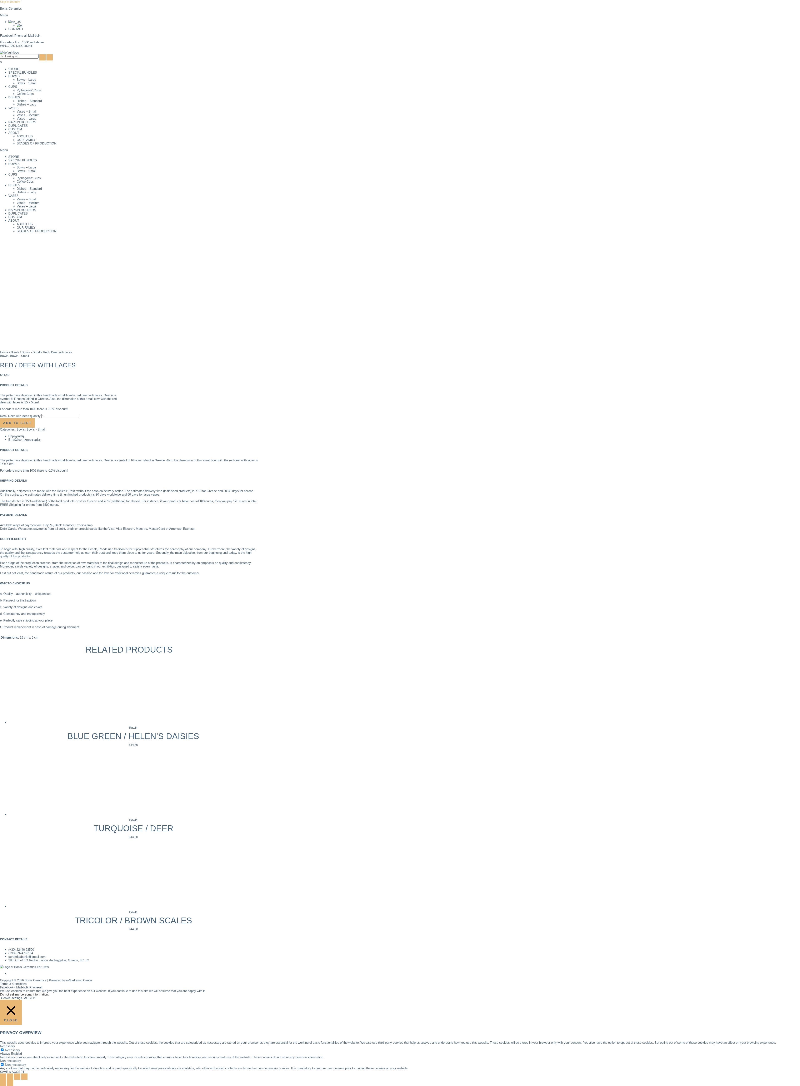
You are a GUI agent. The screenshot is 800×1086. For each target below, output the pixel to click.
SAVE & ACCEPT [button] (12, 1071)
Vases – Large (26, 118)
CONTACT (15, 29)
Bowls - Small (31, 352)
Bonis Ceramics (11, 8)
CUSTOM (15, 129)
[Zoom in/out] (3, 1076)
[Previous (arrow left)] (3, 1083)
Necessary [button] (7, 1046)
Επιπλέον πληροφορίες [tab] (24, 439)
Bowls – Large (26, 79)
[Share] (17, 1076)
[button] (400, 15)
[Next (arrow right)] (10, 1083)
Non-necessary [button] (10, 1060)
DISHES (14, 97)
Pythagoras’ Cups (29, 90)
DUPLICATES (18, 125)
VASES (13, 108)
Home (4, 352)
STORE (13, 69)
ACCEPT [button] (30, 998)
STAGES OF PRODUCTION (36, 143)
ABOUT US (25, 136)
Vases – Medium (28, 115)
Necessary (12, 1050)
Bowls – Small (26, 83)
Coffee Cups (25, 93)
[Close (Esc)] (24, 1076)
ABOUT (13, 132)
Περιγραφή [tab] (16, 436)
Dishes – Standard (29, 101)
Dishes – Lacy (26, 104)
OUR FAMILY (26, 140)
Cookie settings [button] (11, 998)
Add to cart (17, 423)
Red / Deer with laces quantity (20, 416)
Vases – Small (26, 111)
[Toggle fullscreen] (10, 1076)
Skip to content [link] (10, 2)
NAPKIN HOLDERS (22, 122)
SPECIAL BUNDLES (22, 72)
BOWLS (14, 76)
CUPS (12, 86)
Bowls (15, 352)
